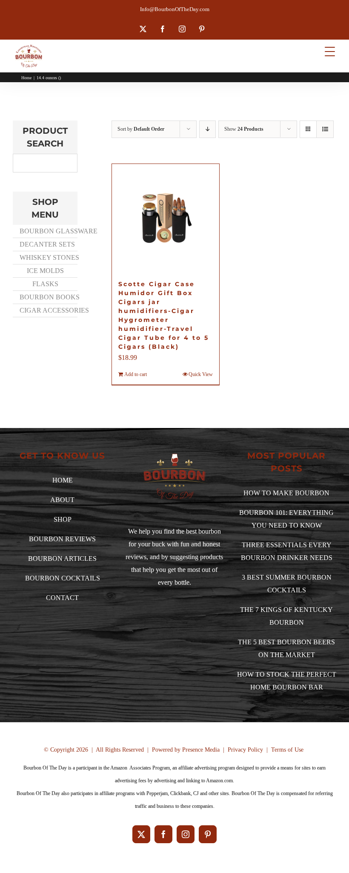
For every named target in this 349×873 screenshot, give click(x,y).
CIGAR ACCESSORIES (48, 310)
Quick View (201, 374)
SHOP (63, 519)
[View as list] (325, 129)
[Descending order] (207, 129)
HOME (62, 480)
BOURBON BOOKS (48, 297)
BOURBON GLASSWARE (48, 231)
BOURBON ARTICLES (62, 558)
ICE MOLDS (45, 270)
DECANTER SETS (47, 244)
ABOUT (62, 499)
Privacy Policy (245, 750)
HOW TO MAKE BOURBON (286, 493)
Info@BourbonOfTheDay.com (174, 9)
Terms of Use (287, 750)
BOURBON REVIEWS (62, 539)
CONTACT (62, 597)
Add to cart (135, 374)
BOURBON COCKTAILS (62, 578)
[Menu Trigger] (330, 51)
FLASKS (45, 283)
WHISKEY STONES (48, 257)
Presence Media (201, 750)
